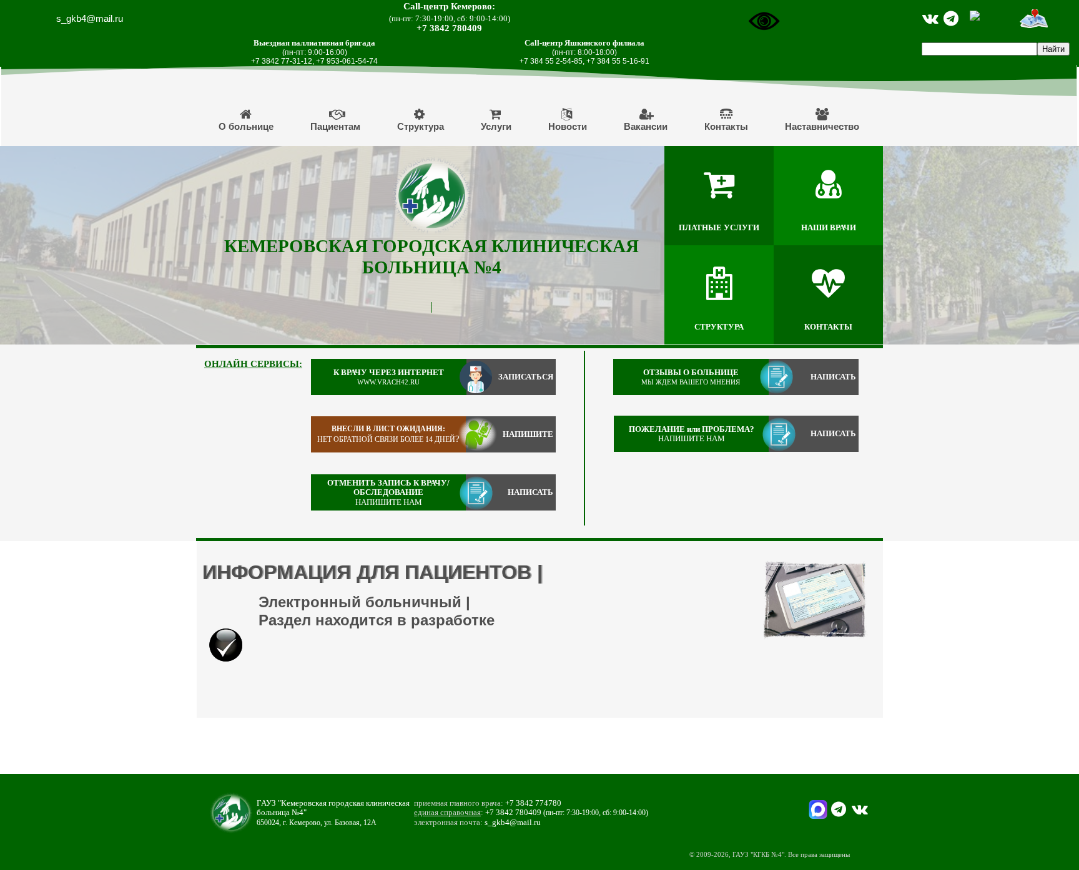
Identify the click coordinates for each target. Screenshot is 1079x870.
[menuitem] (246, 120)
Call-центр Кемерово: (449, 6)
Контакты (726, 126)
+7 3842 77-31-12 (281, 61)
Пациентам (335, 126)
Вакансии (646, 126)
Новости (567, 126)
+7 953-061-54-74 (347, 61)
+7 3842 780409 (449, 28)
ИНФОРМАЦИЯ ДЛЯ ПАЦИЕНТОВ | (372, 572)
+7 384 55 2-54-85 (551, 61)
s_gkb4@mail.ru (89, 18)
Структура (420, 126)
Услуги (496, 126)
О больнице (246, 126)
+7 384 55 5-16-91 (617, 61)
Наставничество (822, 126)
